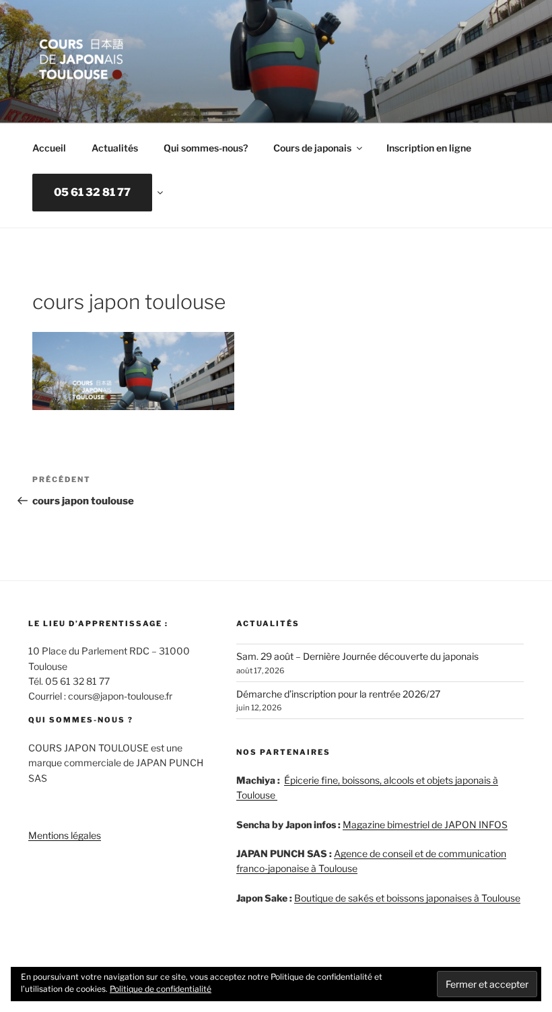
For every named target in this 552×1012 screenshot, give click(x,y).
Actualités (115, 148)
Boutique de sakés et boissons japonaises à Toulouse (407, 898)
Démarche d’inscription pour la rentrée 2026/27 (338, 694)
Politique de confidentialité (160, 989)
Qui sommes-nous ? (80, 719)
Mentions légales (64, 835)
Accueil (49, 148)
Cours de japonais (312, 148)
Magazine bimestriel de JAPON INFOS (425, 824)
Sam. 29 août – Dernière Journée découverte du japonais (357, 656)
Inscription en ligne (428, 148)
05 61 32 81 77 (92, 192)
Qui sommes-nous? (206, 148)
